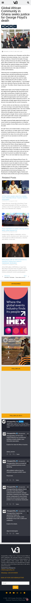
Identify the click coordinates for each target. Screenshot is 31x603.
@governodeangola (12, 531)
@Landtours (18, 489)
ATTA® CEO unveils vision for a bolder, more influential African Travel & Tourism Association (15, 197)
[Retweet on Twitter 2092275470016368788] (10, 480)
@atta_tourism (11, 451)
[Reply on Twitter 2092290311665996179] (7, 454)
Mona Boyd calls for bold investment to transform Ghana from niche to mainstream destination (14, 261)
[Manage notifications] (27, 599)
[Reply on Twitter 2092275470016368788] (7, 480)
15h (28, 511)
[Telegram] (24, 592)
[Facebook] (6, 592)
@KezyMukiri (10, 470)
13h (28, 461)
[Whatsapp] (20, 592)
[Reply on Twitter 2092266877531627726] (7, 504)
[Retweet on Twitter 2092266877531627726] (10, 504)
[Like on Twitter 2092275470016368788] (13, 480)
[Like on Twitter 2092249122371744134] (13, 534)
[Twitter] (10, 592)
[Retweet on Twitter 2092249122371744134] (10, 534)
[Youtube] (13, 592)
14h (28, 487)
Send (15, 587)
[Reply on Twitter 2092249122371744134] (7, 534)
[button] (28, 2)
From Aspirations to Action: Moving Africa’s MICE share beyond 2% (15, 229)
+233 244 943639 (13, 573)
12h (28, 433)
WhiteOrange (21, 600)
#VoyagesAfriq (11, 433)
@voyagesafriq (22, 433)
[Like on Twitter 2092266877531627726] (13, 504)
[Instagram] (17, 592)
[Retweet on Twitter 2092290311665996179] (10, 454)
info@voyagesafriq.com (7, 570)
